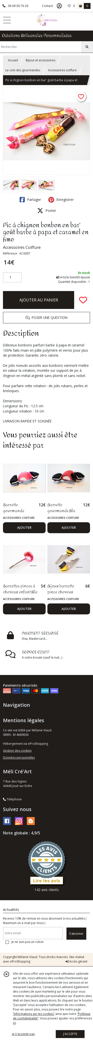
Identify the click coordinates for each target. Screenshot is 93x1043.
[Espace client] (59, 6)
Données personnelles (19, 757)
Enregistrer (64, 199)
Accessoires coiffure (62, 70)
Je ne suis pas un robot (27, 942)
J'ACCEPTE (70, 1034)
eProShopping (20, 961)
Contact (47, 6)
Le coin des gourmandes (22, 70)
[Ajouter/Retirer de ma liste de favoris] (83, 300)
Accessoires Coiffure (22, 247)
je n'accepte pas (23, 1034)
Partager (33, 199)
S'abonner (76, 933)
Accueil (13, 60)
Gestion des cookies (17, 750)
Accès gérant (77, 961)
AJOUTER (24, 527)
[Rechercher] (87, 47)
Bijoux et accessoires (40, 60)
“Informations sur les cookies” (34, 1014)
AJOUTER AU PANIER (38, 300)
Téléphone (14, 799)
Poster (50, 210)
